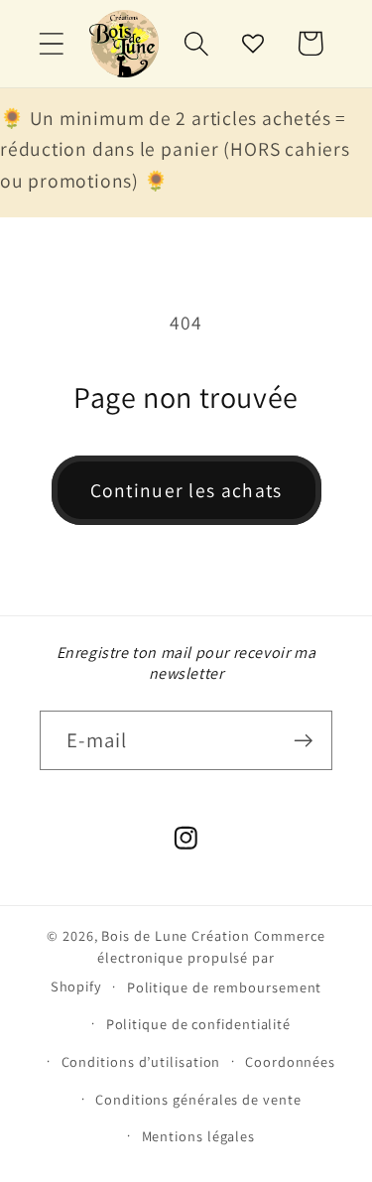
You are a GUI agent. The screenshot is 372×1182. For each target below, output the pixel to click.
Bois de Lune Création (175, 935)
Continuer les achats (186, 490)
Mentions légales (199, 1135)
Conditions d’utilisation (141, 1061)
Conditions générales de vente (198, 1099)
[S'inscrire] (303, 741)
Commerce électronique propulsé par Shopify (188, 960)
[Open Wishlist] (253, 43)
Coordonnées (290, 1061)
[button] (51, 43)
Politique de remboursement (224, 987)
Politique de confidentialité (198, 1023)
